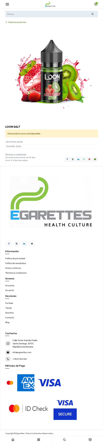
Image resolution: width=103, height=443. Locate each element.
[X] (72, 159)
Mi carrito (9, 290)
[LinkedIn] (78, 159)
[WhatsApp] (84, 159)
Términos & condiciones (16, 272)
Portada (9, 303)
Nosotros (9, 312)
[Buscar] (92, 14)
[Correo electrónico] (95, 159)
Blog (7, 322)
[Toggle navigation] (7, 4)
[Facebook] (67, 159)
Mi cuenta (9, 285)
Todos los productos (17, 22)
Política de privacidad (15, 258)
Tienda (8, 308)
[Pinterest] (89, 159)
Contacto (9, 317)
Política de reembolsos (15, 263)
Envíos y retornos (13, 268)
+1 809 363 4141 (20, 359)
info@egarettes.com (22, 352)
